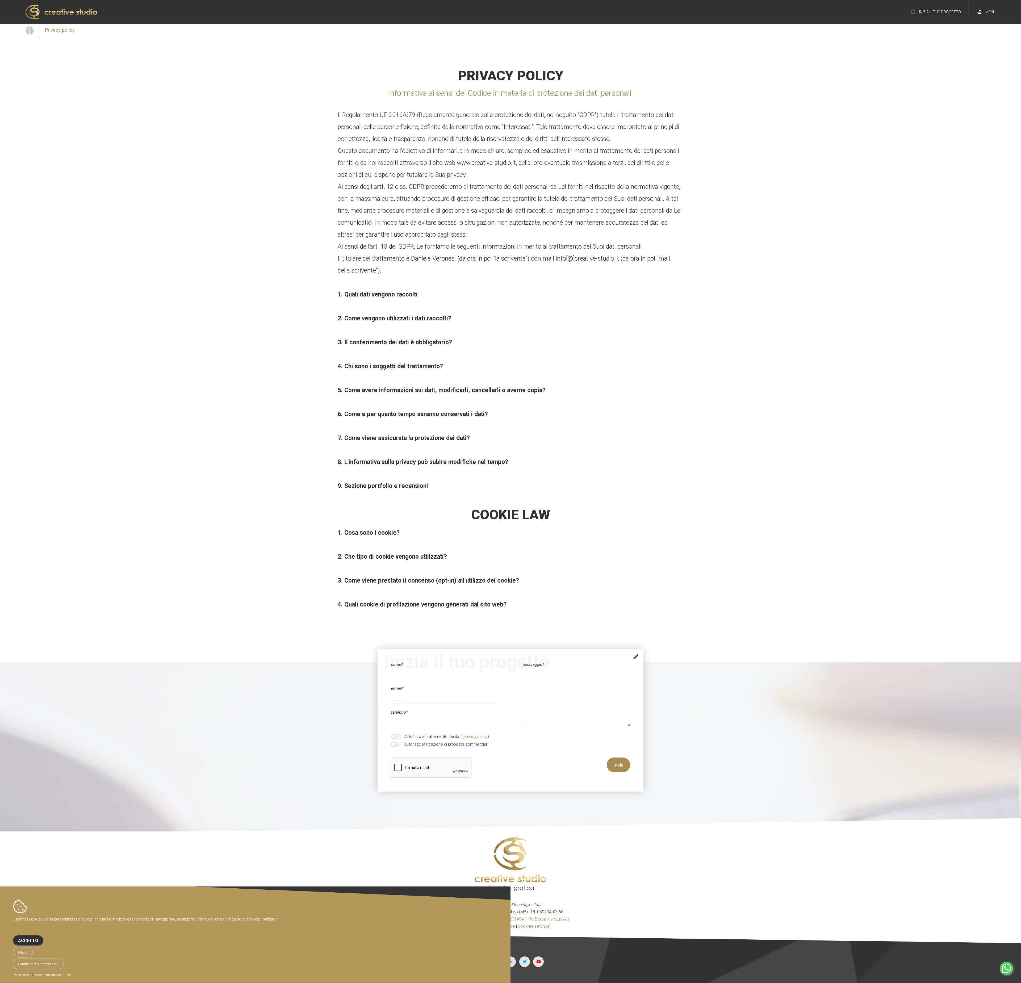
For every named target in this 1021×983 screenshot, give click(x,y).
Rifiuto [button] (22, 952)
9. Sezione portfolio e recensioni (383, 486)
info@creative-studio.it (548, 919)
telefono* (399, 712)
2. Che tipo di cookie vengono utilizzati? (392, 556)
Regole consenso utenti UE (52, 975)
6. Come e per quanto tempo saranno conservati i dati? (413, 414)
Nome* (397, 664)
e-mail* (397, 688)
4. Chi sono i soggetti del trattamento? (390, 366)
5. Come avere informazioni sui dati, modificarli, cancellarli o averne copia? (442, 390)
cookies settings (534, 926)
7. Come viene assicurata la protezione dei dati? (404, 438)
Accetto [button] (28, 940)
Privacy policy (22, 975)
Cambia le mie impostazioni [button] (38, 964)
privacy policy (476, 736)
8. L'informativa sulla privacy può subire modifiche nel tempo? (423, 462)
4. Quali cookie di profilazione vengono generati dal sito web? (422, 604)
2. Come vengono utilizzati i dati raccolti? (394, 318)
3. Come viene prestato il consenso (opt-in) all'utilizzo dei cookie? (428, 580)
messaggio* (533, 664)
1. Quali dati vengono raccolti (378, 294)
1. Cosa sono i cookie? (369, 532)
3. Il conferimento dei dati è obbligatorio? (395, 342)
